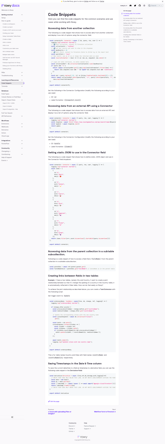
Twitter (102, 1)
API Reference (6, 116)
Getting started (7, 15)
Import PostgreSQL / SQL (10, 109)
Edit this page (54, 401)
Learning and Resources (10, 80)
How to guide (6, 21)
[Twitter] (135, 5)
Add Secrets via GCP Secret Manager (11, 58)
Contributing (6, 154)
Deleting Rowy (7, 68)
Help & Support (7, 157)
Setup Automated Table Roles (11, 36)
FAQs (3, 72)
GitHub (86, 1)
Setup (4, 18)
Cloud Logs (5, 136)
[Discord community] (130, 5)
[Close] (162, 1)
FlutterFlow (5, 143)
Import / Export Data (8, 100)
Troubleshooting (7, 75)
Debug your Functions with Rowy (12, 65)
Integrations (6, 140)
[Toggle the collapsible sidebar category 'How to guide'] (22, 20)
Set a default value (8, 51)
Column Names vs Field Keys (11, 97)
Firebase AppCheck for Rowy (11, 62)
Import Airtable (7, 106)
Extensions (5, 124)
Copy (112, 40)
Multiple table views (8, 54)
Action (4, 133)
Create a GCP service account (12, 30)
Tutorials (5, 86)
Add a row (6, 45)
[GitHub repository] (139, 5)
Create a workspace (9, 24)
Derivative (5, 130)
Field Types (5, 94)
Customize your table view (11, 48)
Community (6, 148)
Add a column (7, 42)
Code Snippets (6, 83)
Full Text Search (7, 113)
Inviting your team (8, 33)
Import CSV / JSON (8, 103)
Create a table (7, 39)
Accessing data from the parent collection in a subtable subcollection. (132, 30)
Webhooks (5, 127)
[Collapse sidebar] (12, 417)
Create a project (8, 27)
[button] (144, 5)
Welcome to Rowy (7, 10)
